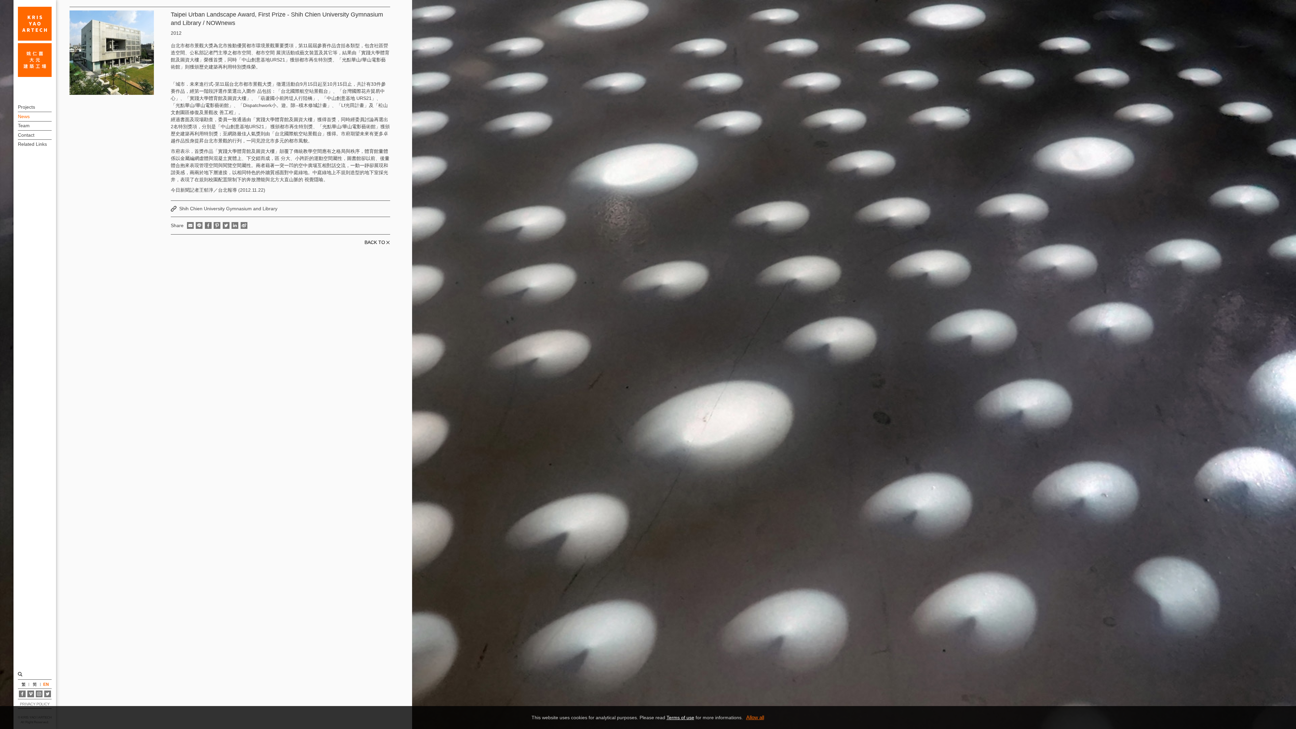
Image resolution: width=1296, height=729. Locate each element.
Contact (26, 135)
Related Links (32, 144)
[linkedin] (235, 225)
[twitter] (226, 225)
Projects (26, 107)
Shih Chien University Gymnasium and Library (228, 208)
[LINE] (199, 225)
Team (24, 125)
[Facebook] (22, 694)
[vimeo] (30, 694)
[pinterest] (217, 225)
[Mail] (190, 225)
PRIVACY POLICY (34, 704)
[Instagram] (39, 694)
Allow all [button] (755, 717)
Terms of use (680, 717)
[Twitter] (47, 694)
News (24, 116)
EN (46, 684)
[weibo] (244, 225)
